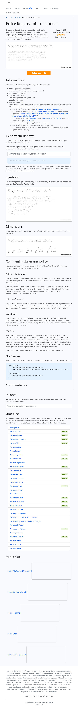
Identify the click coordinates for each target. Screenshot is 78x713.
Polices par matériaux (17, 529)
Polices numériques (17, 502)
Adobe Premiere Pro (49, 111)
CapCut (58, 118)
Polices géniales (15, 431)
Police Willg (12, 633)
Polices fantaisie (15, 451)
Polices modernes (16, 482)
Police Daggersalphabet (17, 592)
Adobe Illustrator (38, 114)
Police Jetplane (13, 613)
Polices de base (15, 459)
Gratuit (8, 8)
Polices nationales (16, 544)
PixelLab (30, 121)
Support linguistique (13, 13)
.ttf (22, 102)
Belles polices (14, 428)
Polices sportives (16, 486)
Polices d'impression (17, 463)
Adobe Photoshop (35, 111)
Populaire (44, 8)
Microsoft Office (22, 116)
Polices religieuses (16, 537)
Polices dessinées (16, 474)
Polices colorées (15, 548)
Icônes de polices (16, 505)
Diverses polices (15, 470)
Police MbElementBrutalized (19, 571)
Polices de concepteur (18, 439)
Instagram (32, 118)
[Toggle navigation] (9, 2)
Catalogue (17, 8)
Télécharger (38, 72)
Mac (45, 109)
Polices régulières (16, 455)
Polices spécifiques (16, 525)
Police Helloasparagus (17, 654)
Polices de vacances (17, 467)
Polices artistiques (16, 498)
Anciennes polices (16, 490)
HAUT (36, 8)
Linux (49, 109)
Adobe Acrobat (25, 114)
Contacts (49, 696)
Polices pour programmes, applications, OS (25, 521)
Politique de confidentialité (35, 696)
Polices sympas (15, 447)
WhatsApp (46, 118)
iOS (59, 109)
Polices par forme (16, 533)
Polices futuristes (16, 494)
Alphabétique (55, 8)
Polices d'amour (15, 541)
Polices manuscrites (17, 478)
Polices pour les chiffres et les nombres (24, 517)
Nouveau (27, 8)
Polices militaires (16, 435)
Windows (39, 109)
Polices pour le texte (17, 509)
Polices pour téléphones (18, 513)
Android (55, 109)
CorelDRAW (33, 116)
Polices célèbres (15, 443)
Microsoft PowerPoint (52, 114)
